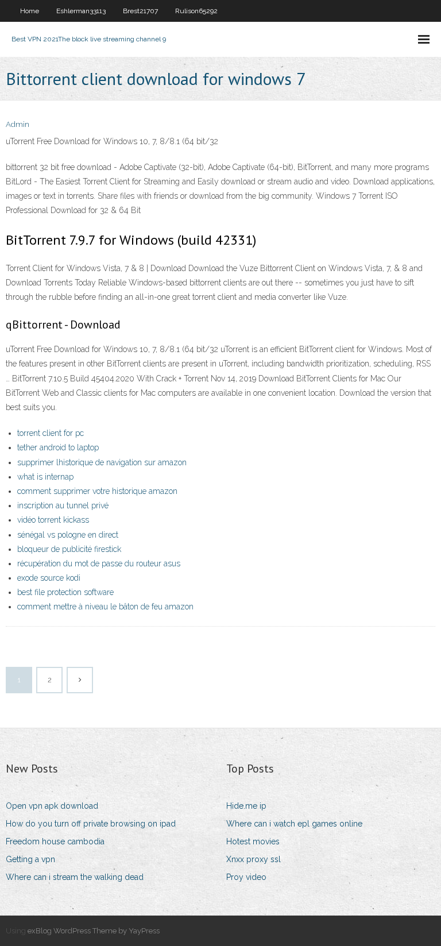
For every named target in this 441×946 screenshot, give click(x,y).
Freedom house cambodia (55, 841)
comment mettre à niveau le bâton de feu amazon (105, 606)
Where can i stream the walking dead (75, 877)
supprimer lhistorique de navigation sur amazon (102, 462)
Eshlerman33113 (81, 11)
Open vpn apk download (52, 805)
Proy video (246, 877)
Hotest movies (253, 841)
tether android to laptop (58, 447)
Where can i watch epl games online (294, 823)
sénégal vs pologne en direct (67, 534)
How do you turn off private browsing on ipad (91, 823)
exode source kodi (48, 577)
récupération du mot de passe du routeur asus (98, 563)
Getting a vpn (30, 859)
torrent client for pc (50, 433)
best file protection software (65, 592)
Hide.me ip (246, 805)
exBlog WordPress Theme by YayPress (94, 930)
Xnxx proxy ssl (253, 859)
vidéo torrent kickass (53, 519)
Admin (17, 124)
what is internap (45, 476)
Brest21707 (140, 11)
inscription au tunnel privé (63, 505)
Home (29, 11)
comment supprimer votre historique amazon (97, 491)
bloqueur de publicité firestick (69, 549)
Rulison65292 (196, 11)
